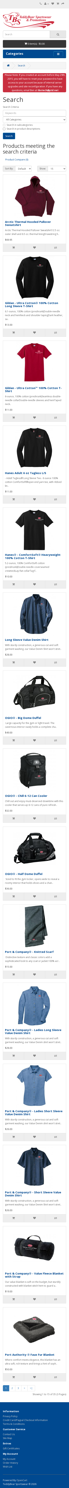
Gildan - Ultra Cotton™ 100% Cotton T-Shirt (33, 389)
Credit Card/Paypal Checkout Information (25, 1420)
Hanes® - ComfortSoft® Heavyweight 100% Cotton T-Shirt (33, 556)
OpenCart (21, 1480)
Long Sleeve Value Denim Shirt (26, 640)
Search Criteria (11, 107)
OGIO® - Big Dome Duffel (23, 718)
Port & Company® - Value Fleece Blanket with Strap (34, 1275)
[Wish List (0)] (52, 3)
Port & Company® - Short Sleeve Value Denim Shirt (33, 1193)
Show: (42, 168)
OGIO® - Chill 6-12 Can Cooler (26, 796)
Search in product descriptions (23, 128)
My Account (9, 1459)
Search (21, 65)
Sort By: (9, 168)
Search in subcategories (20, 125)
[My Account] (46, 3)
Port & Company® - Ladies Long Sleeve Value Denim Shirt (33, 1031)
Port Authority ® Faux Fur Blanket (29, 1354)
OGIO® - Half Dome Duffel (23, 874)
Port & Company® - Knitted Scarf (29, 952)
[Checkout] (63, 3)
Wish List (7, 1466)
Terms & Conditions (14, 1424)
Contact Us (9, 1434)
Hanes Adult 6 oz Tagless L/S (25, 473)
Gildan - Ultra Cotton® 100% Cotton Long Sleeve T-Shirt (31, 304)
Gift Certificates (11, 1448)
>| (31, 1388)
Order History (10, 1462)
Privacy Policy (10, 1416)
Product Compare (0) (16, 159)
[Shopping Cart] (58, 3)
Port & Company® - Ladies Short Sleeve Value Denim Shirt (33, 1112)
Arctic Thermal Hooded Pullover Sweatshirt (28, 223)
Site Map (7, 1438)
